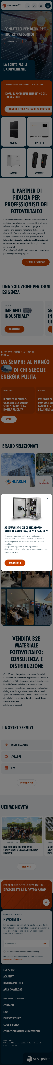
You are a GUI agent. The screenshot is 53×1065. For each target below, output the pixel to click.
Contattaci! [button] (15, 562)
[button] (47, 498)
